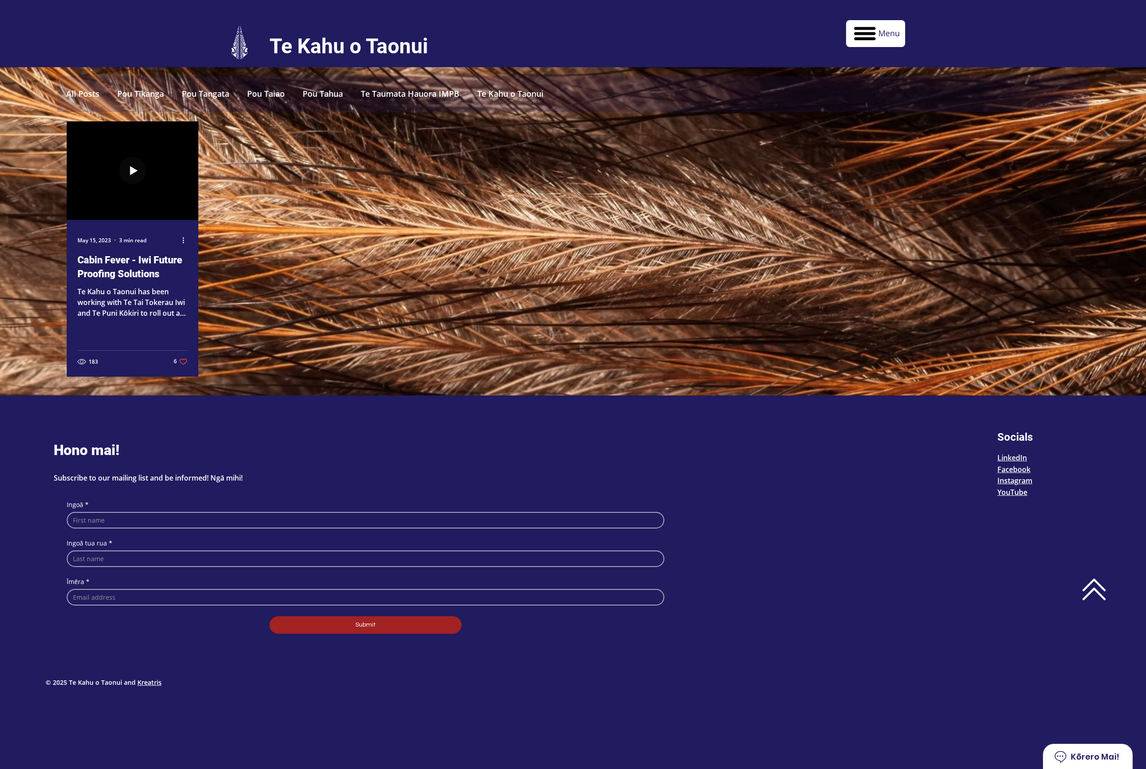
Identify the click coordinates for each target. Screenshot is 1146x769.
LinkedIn (1012, 458)
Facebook (1014, 469)
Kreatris (149, 682)
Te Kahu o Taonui (510, 93)
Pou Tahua (323, 93)
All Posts (82, 93)
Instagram (1014, 480)
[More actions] (186, 240)
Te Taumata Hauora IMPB (410, 93)
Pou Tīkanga (140, 93)
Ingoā (78, 504)
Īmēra (78, 581)
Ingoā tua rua (89, 543)
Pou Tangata (205, 93)
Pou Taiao (266, 93)
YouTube (1012, 492)
